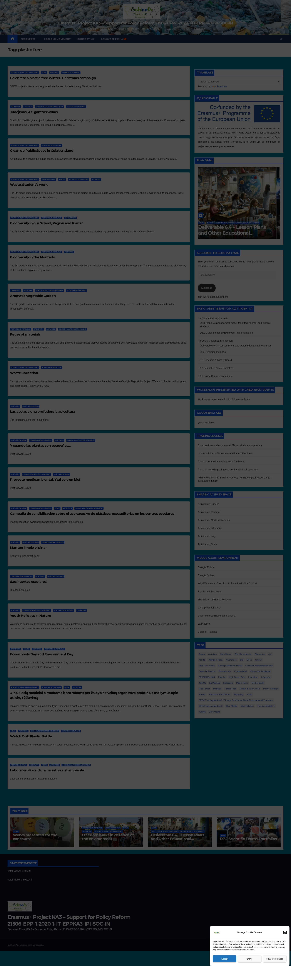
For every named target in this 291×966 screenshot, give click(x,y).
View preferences (274, 958)
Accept (224, 958)
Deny (249, 958)
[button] (284, 932)
